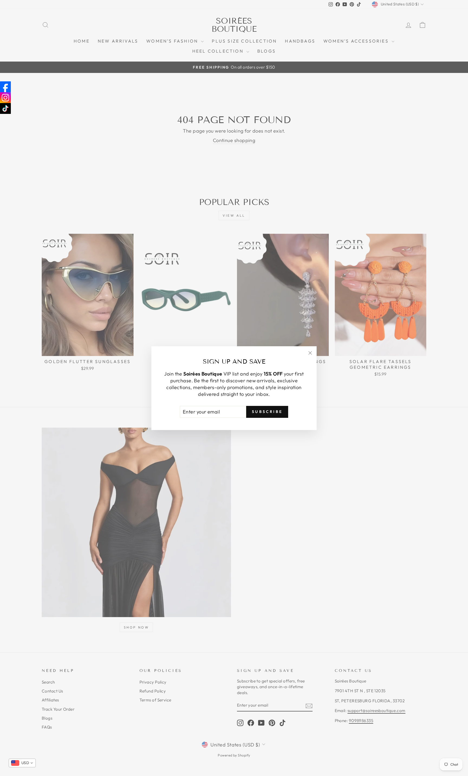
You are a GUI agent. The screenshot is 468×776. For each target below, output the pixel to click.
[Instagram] (5, 97)
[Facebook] (5, 86)
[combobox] (22, 763)
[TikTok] (5, 108)
